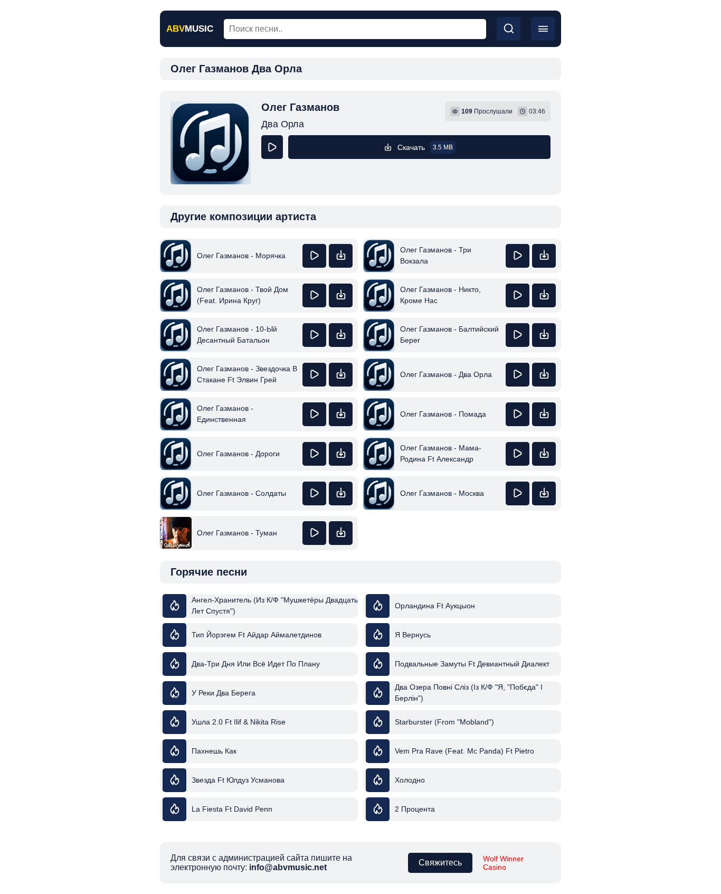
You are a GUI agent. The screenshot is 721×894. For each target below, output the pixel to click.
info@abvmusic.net (288, 867)
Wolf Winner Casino (503, 862)
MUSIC (189, 29)
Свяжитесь (440, 862)
